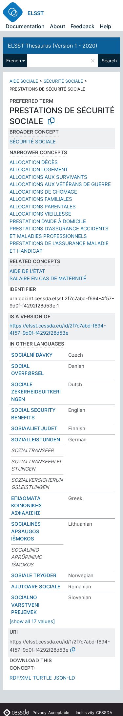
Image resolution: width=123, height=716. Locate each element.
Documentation (25, 26)
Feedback (82, 26)
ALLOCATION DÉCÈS (34, 162)
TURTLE (42, 678)
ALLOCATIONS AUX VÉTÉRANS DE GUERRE (60, 184)
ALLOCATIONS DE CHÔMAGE (43, 192)
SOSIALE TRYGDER (33, 575)
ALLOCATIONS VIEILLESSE (40, 214)
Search (109, 60)
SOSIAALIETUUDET (34, 428)
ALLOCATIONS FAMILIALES (41, 199)
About (57, 26)
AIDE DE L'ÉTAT (27, 271)
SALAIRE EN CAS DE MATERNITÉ (48, 278)
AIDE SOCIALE (24, 81)
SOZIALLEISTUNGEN (35, 439)
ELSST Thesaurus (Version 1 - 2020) (52, 45)
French (13, 60)
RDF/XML (20, 678)
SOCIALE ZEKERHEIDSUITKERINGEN (36, 391)
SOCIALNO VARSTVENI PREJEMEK (25, 604)
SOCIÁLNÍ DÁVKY (31, 355)
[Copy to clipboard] (51, 121)
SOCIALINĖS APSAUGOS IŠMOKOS (26, 531)
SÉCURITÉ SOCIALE (63, 81)
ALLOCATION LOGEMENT (39, 169)
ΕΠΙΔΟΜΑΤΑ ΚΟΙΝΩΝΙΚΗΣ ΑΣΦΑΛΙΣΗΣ (26, 505)
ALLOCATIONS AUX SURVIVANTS (48, 177)
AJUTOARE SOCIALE (35, 586)
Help (105, 26)
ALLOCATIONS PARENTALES (43, 206)
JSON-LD (64, 678)
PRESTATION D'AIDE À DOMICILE (48, 221)
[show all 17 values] (32, 621)
